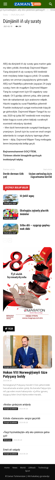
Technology (43, 467)
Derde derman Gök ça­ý (13, 175)
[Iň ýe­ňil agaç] (10, 199)
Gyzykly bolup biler (16, 187)
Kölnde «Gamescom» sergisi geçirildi (21, 418)
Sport (27, 471)
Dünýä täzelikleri (10, 367)
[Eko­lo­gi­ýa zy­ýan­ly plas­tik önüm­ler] (10, 214)
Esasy (5, 14)
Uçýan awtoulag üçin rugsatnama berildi (40, 175)
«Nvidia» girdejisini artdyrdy (17, 404)
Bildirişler (7, 440)
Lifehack (31, 467)
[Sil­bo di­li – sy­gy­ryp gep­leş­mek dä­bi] (10, 229)
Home (7, 467)
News (15, 467)
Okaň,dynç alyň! (17, 14)
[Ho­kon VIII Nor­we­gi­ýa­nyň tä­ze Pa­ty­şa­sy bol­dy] (27, 351)
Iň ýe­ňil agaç (27, 195)
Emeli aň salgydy (11, 449)
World (23, 467)
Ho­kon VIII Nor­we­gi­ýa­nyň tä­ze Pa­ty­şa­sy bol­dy (25, 374)
